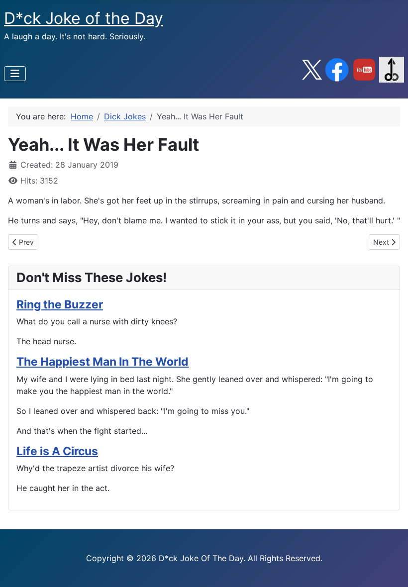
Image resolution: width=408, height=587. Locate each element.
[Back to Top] (390, 568)
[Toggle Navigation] (15, 73)
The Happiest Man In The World (102, 362)
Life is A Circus (57, 451)
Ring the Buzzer (59, 304)
